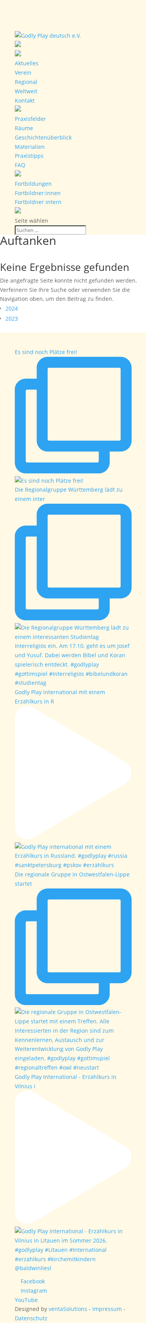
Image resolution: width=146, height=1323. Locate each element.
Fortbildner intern (38, 202)
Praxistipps (29, 155)
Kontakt (25, 100)
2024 (11, 308)
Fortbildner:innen (38, 193)
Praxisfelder (30, 118)
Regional (26, 82)
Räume (24, 128)
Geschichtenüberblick (43, 137)
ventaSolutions (68, 1309)
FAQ (20, 165)
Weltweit (26, 91)
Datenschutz (31, 1318)
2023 (11, 318)
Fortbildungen (33, 183)
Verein (23, 72)
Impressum (107, 1309)
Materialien (30, 146)
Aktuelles (27, 63)
